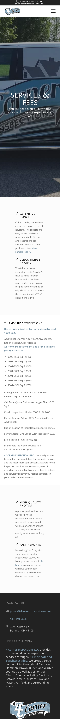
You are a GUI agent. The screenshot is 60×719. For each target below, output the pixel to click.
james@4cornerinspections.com (29, 3)
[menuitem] (52, 11)
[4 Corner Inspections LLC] (24, 11)
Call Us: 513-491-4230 (29, 1)
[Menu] (52, 11)
